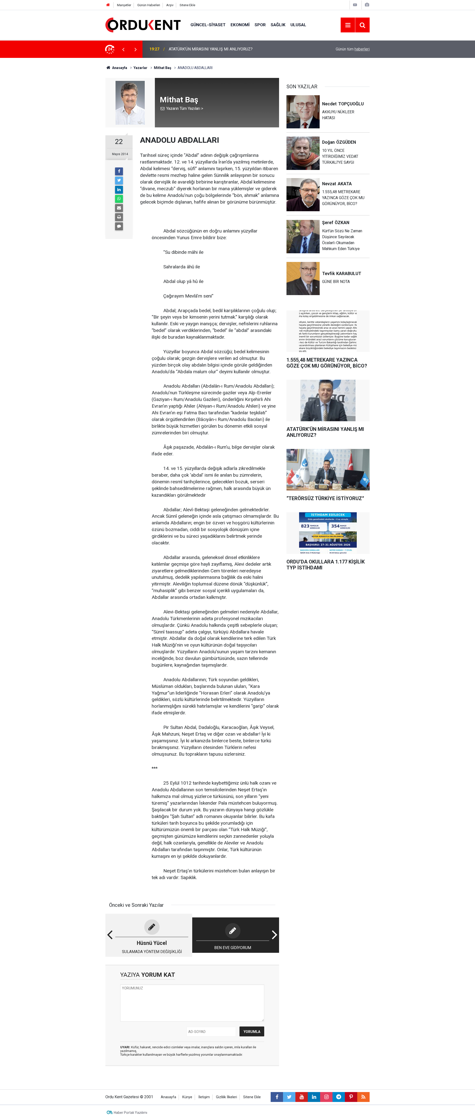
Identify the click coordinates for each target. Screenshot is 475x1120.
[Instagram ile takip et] (326, 1097)
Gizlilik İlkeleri (226, 1097)
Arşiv (169, 5)
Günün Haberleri (148, 5)
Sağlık (278, 24)
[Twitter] (119, 181)
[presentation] (123, 49)
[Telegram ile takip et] (338, 1097)
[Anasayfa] (108, 5)
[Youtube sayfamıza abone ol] (301, 1097)
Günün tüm (353, 49)
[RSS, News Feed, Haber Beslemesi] (363, 1097)
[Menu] (347, 25)
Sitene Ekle (187, 5)
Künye (187, 1097)
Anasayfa (168, 1097)
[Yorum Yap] (119, 226)
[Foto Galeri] (367, 4)
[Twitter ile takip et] (289, 1097)
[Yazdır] (119, 217)
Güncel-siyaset (208, 24)
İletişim (204, 1097)
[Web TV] (355, 4)
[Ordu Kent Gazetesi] (143, 24)
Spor (260, 24)
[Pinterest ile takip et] (351, 1097)
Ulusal (298, 24)
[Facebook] (119, 171)
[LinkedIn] (119, 190)
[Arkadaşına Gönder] (119, 208)
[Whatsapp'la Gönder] (119, 199)
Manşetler (124, 5)
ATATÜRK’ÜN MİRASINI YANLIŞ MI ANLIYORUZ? (211, 49)
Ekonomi (240, 24)
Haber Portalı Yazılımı (130, 1113)
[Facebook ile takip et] (277, 1097)
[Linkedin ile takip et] (314, 1097)
